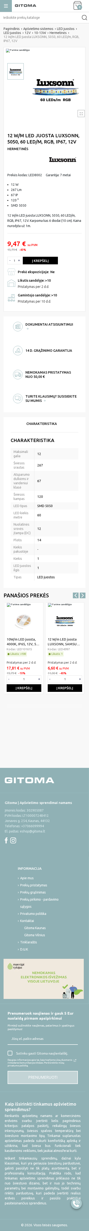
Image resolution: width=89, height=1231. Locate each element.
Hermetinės (17, 149)
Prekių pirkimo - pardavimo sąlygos (39, 903)
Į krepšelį (40, 261)
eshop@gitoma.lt (32, 831)
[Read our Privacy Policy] (75, 1060)
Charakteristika (41, 424)
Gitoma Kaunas (35, 928)
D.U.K (24, 949)
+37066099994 (32, 826)
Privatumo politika (33, 914)
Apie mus (27, 878)
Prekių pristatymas (33, 885)
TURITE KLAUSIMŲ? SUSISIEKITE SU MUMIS (51, 398)
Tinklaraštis (28, 942)
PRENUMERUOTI (42, 1077)
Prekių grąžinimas (33, 892)
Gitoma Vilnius (34, 935)
